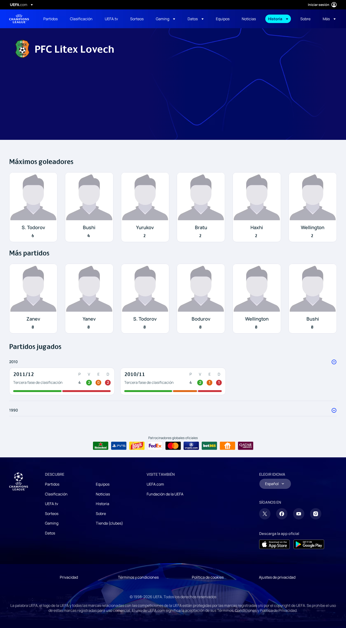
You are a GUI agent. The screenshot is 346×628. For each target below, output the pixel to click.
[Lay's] (137, 446)
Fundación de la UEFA (165, 494)
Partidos (52, 484)
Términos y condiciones (138, 577)
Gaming (51, 523)
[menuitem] (50, 18)
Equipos (102, 484)
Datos (50, 533)
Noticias (103, 494)
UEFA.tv (51, 503)
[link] (50, 18)
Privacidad (69, 577)
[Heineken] (100, 446)
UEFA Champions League (19, 18)
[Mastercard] (173, 446)
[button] (165, 18)
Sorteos (51, 513)
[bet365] (209, 446)
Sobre (101, 513)
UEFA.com (155, 484)
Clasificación (56, 494)
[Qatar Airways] (245, 446)
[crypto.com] (191, 446)
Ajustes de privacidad (277, 577)
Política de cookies (208, 577)
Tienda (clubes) (109, 523)
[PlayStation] (118, 446)
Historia (102, 503)
